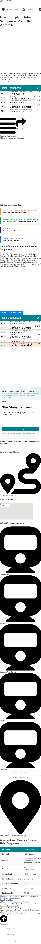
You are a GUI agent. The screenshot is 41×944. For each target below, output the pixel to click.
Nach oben (4, 924)
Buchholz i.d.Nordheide (29, 868)
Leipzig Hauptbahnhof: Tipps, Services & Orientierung (19, 910)
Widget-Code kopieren (20, 429)
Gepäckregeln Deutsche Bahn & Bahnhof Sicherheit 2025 (20, 914)
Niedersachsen (30, 874)
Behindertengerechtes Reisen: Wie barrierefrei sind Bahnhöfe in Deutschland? (18, 905)
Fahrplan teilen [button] (21, 129)
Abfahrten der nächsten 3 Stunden (12, 138)
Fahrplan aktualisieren (8, 136)
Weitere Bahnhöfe (19, 778)
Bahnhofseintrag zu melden (11, 898)
